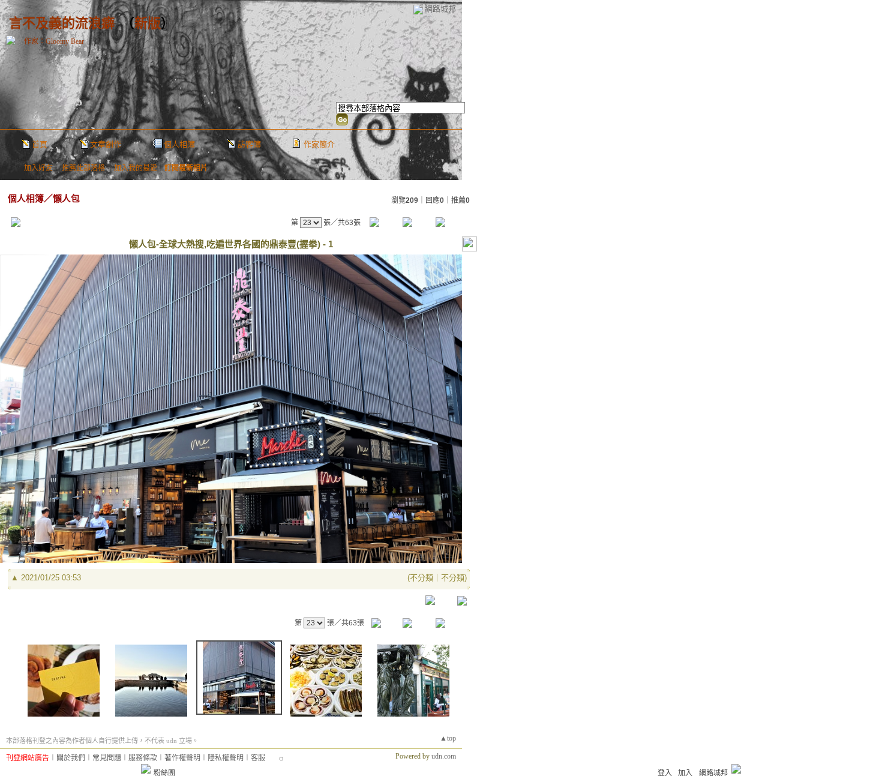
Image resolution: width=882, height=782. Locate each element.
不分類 (421, 577)
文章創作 (105, 144)
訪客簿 (249, 144)
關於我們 (70, 758)
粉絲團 (164, 773)
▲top (448, 738)
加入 (685, 773)
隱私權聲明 (226, 758)
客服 (258, 758)
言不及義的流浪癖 (62, 23)
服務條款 (142, 758)
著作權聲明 (182, 758)
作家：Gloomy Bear (54, 41)
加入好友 (38, 168)
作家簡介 (319, 144)
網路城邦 (440, 8)
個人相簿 (179, 144)
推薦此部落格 (83, 168)
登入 (665, 773)
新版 (147, 23)
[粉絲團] (146, 769)
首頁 (39, 144)
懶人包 (66, 198)
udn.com (443, 756)
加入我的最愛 (135, 168)
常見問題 (106, 758)
